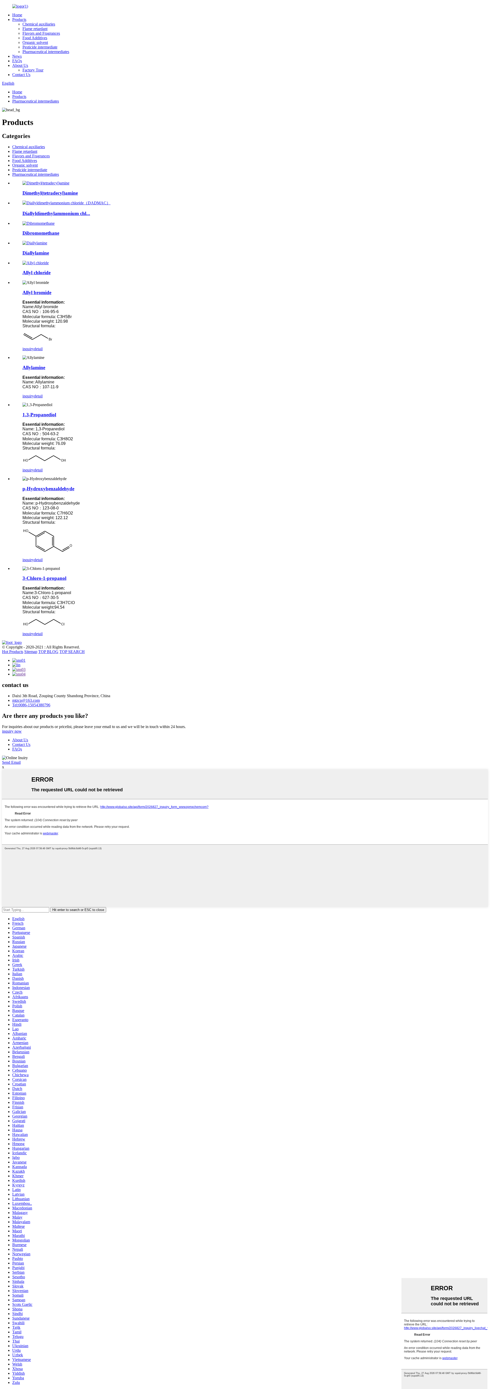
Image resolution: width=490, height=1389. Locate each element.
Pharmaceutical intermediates (45, 51)
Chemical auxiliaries (38, 24)
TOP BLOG (48, 651)
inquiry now (12, 731)
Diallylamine (35, 253)
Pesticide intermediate (39, 47)
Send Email (11, 762)
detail (38, 349)
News (17, 56)
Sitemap (30, 651)
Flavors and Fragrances (41, 33)
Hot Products (12, 651)
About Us (20, 65)
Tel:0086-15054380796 (31, 705)
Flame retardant (34, 29)
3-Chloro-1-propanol (44, 578)
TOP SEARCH (72, 651)
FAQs (17, 61)
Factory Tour (32, 70)
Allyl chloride (36, 272)
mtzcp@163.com (26, 700)
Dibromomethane (40, 233)
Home (17, 15)
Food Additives (34, 38)
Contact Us (21, 74)
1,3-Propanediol (39, 414)
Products (19, 19)
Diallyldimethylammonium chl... (56, 213)
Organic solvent (35, 42)
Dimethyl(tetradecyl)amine (50, 193)
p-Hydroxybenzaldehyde (48, 488)
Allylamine (33, 367)
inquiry (28, 349)
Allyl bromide (36, 292)
